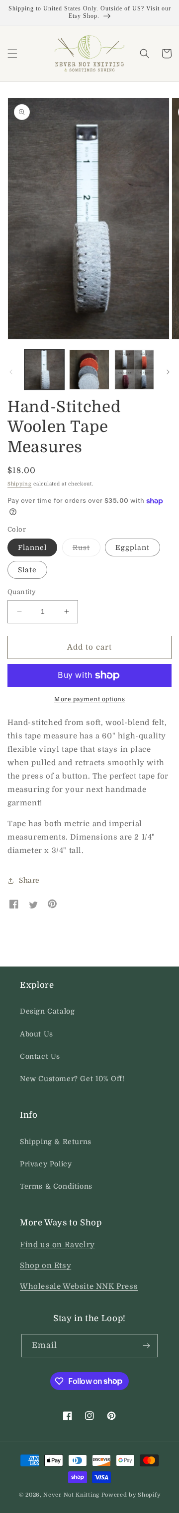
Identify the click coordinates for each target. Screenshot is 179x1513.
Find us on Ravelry (57, 1244)
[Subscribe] (146, 1345)
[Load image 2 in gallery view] (89, 369)
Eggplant (132, 547)
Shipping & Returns (55, 1142)
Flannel (32, 547)
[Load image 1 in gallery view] (44, 369)
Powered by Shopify (131, 1495)
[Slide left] (11, 372)
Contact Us (40, 1056)
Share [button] (29, 880)
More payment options (89, 699)
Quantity (21, 592)
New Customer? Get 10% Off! (72, 1079)
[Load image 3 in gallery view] (134, 369)
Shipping (19, 483)
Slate (27, 570)
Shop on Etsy (45, 1265)
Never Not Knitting (71, 1495)
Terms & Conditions (56, 1186)
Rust (86, 549)
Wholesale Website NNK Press (79, 1286)
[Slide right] (168, 372)
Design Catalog (47, 1011)
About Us (36, 1034)
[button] (12, 53)
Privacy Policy (46, 1164)
